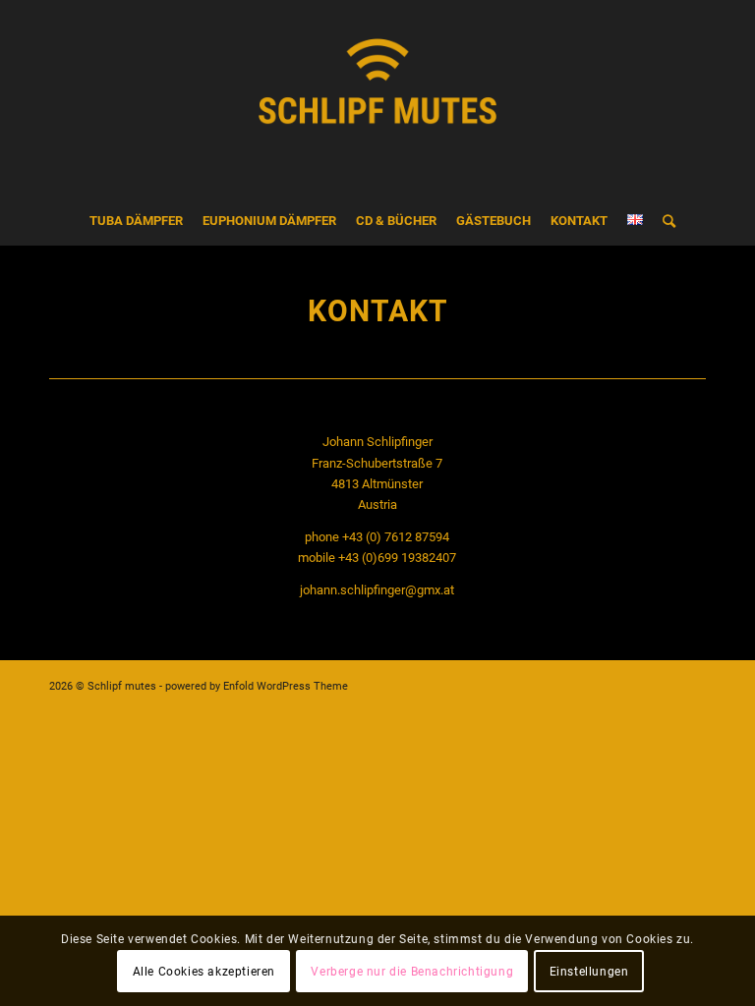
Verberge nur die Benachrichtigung (412, 971)
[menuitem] (136, 221)
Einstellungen (589, 971)
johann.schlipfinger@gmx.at (377, 590)
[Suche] (664, 221)
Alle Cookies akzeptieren (204, 971)
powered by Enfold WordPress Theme (256, 686)
